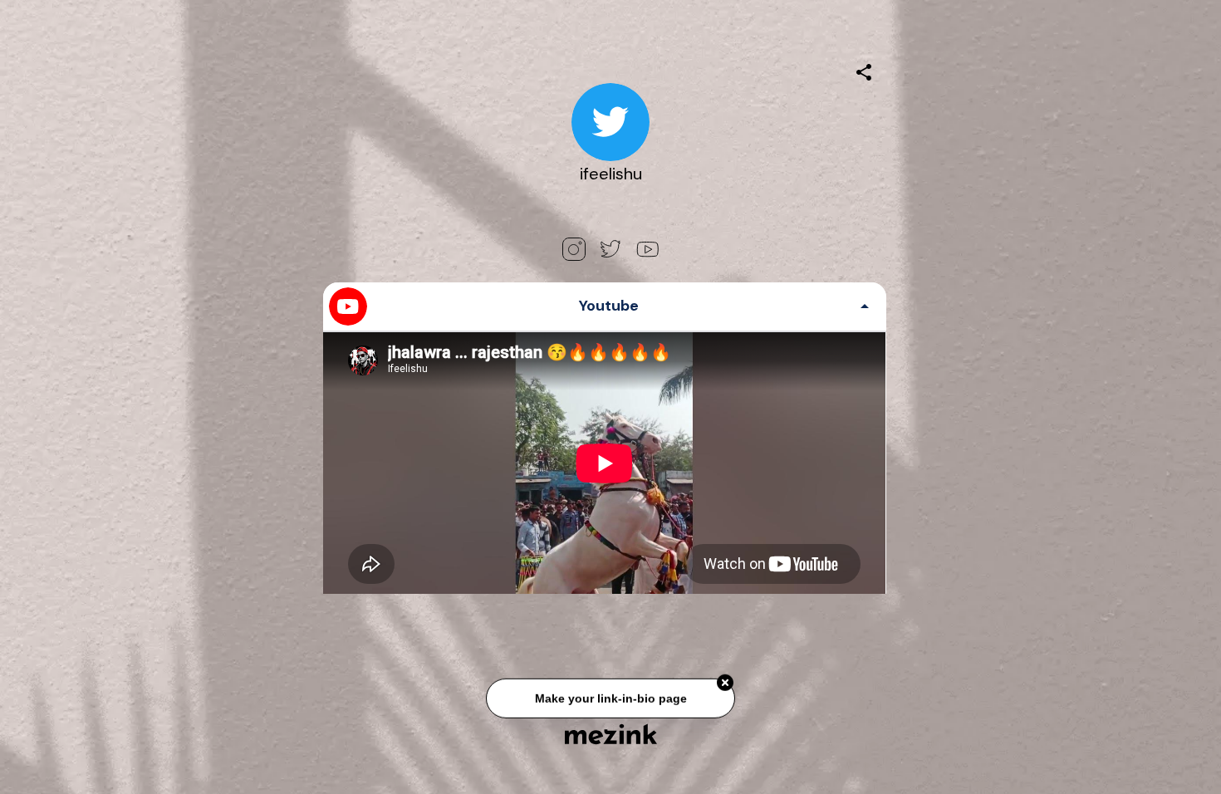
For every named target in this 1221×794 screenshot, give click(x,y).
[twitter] (610, 249)
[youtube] (647, 249)
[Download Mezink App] (611, 734)
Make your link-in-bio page (610, 700)
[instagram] (574, 249)
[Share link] (864, 69)
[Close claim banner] (725, 684)
